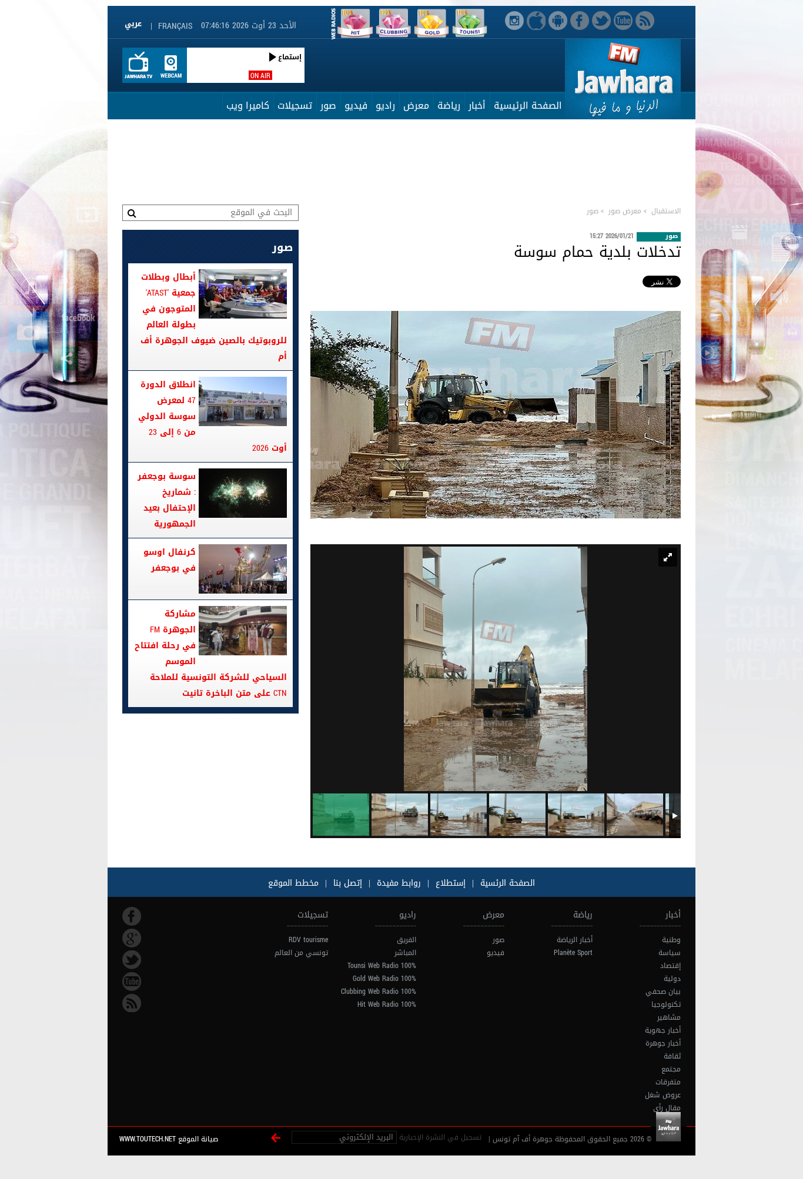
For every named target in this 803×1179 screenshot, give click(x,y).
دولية (672, 978)
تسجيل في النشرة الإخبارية (440, 1137)
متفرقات (668, 1082)
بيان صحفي (663, 991)
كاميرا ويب (247, 105)
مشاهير (669, 1017)
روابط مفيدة (399, 883)
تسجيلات (294, 105)
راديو (385, 105)
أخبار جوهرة (663, 1043)
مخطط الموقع (293, 883)
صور (328, 105)
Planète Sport (573, 952)
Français (175, 26)
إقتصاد (670, 965)
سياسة (669, 952)
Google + (131, 938)
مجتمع (671, 1069)
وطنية (671, 939)
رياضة (448, 105)
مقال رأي (667, 1107)
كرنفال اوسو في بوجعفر (169, 560)
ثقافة (672, 1056)
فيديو (355, 105)
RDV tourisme (308, 939)
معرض (416, 105)
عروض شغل (663, 1094)
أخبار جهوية (663, 1030)
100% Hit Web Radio (386, 1004)
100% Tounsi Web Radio (381, 965)
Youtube (131, 981)
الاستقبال (666, 211)
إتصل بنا (346, 883)
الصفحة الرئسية (506, 883)
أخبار (477, 105)
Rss (131, 1003)
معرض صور (624, 211)
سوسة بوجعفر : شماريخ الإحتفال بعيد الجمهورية (167, 500)
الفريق (406, 939)
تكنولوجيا (666, 1004)
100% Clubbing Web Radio (378, 991)
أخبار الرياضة (575, 939)
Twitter (131, 959)
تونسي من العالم (301, 952)
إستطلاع (449, 883)
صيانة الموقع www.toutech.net (168, 1139)
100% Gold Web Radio (384, 978)
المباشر (405, 952)
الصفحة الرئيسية (528, 105)
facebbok (131, 916)
